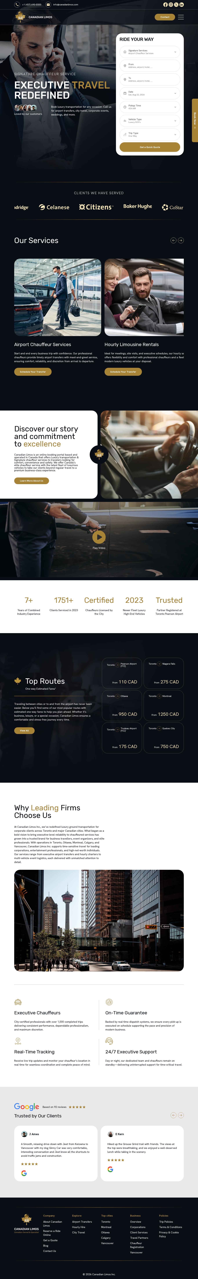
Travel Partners (139, 1237)
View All (24, 730)
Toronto (105, 1221)
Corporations (137, 1227)
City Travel (78, 1232)
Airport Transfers (82, 1221)
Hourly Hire (78, 1227)
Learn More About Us (31, 480)
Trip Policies (166, 1221)
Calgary (105, 1237)
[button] (173, 240)
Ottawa (105, 1232)
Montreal (106, 1227)
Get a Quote (50, 1240)
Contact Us (49, 1251)
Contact (164, 17)
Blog (45, 1245)
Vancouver (107, 1243)
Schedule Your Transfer (33, 371)
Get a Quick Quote (150, 147)
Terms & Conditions (170, 1227)
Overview (135, 1221)
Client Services (139, 1232)
